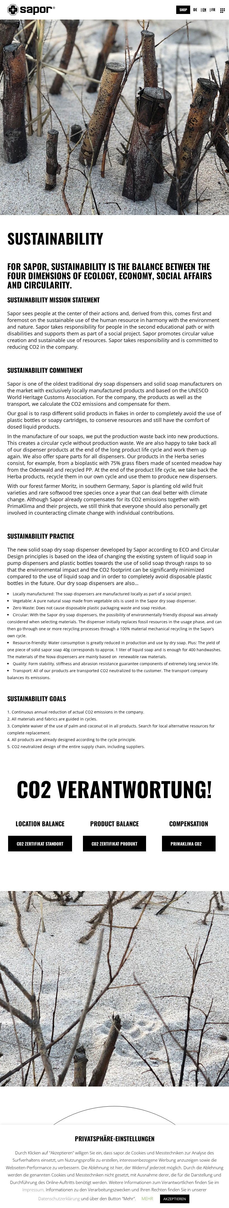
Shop (183, 9)
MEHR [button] (147, 1198)
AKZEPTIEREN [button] (174, 1198)
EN (204, 9)
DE (195, 9)
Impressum (33, 1189)
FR (213, 9)
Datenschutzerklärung (59, 1198)
